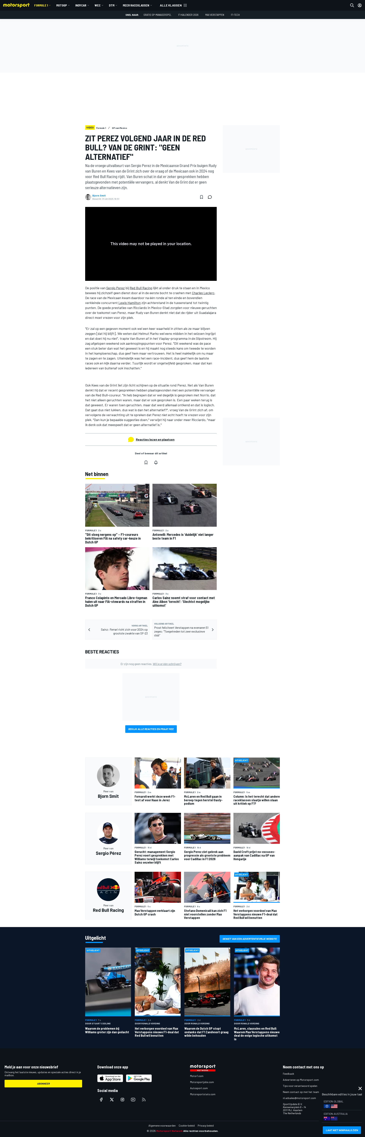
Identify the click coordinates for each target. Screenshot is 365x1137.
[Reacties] (211, 197)
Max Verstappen (214, 14)
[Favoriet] (201, 197)
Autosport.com (199, 1088)
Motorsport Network (169, 1130)
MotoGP (61, 5)
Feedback (288, 1073)
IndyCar (80, 5)
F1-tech (235, 14)
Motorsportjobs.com (202, 1082)
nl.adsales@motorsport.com (299, 1098)
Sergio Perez (115, 288)
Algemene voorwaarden (162, 1125)
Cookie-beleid (187, 1125)
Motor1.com (196, 1076)
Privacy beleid (206, 1125)
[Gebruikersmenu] (359, 5)
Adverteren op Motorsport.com (301, 1079)
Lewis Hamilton (129, 303)
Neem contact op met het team (301, 1091)
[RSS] (144, 1099)
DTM (111, 5)
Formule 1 (41, 5)
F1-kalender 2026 (188, 14)
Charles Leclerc (203, 293)
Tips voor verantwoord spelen (300, 1085)
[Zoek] (352, 5)
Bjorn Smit (99, 195)
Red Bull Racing (141, 288)
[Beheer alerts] (156, 462)
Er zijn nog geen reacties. (151, 664)
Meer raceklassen (136, 5)
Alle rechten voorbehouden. (200, 1130)
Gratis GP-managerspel (157, 14)
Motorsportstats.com (202, 1094)
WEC (98, 5)
